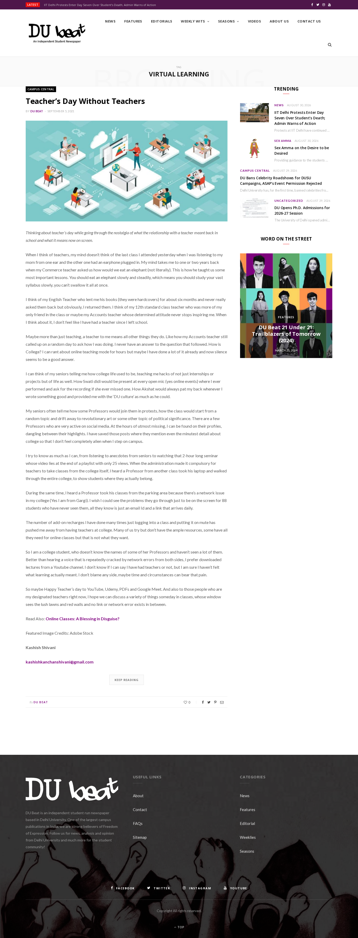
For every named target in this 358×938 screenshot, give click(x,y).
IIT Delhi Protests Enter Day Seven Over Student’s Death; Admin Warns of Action (100, 5)
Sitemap (140, 837)
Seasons (226, 21)
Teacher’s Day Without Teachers (85, 101)
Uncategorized (288, 200)
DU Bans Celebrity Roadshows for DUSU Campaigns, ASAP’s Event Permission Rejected (281, 180)
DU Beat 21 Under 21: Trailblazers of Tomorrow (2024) (286, 334)
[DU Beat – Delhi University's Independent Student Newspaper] (57, 33)
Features (133, 21)
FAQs (138, 823)
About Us (279, 21)
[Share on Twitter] (208, 702)
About (138, 795)
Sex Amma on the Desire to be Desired (301, 150)
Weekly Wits (193, 21)
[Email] (222, 702)
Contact (140, 809)
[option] (286, 305)
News (110, 21)
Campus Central (41, 89)
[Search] (329, 45)
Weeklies (248, 837)
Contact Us (309, 21)
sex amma (282, 140)
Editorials (161, 21)
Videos (254, 21)
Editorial (247, 823)
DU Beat (36, 111)
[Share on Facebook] (203, 702)
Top (180, 927)
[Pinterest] (215, 702)
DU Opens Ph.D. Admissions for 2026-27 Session (302, 210)
